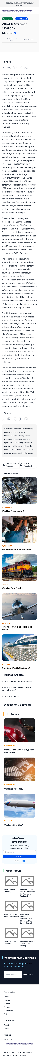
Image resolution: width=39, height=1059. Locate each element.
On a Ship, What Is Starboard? (16, 668)
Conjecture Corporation (24, 1052)
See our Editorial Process (12, 464)
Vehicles (7, 997)
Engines (7, 1007)
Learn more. (19, 5)
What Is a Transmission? (13, 511)
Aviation (6, 623)
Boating (6, 664)
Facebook (8, 1039)
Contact (7, 1028)
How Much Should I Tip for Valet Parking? (27, 943)
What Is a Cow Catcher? (13, 588)
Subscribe (19, 856)
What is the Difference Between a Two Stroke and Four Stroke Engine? (26, 918)
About (6, 1025)
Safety (5, 584)
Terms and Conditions (19, 1055)
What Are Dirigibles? (13, 825)
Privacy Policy (6, 1055)
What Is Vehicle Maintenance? (16, 549)
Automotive (8, 507)
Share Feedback (28, 464)
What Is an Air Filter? (13, 788)
